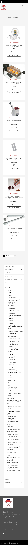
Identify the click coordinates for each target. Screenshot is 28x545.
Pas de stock (14, 238)
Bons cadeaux (8, 486)
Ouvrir (8, 424)
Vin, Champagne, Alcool (12, 431)
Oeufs (8, 392)
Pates (8, 405)
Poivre (9, 375)
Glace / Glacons (10, 397)
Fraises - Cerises (11, 303)
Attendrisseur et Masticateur (14, 419)
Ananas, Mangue (11, 302)
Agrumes (10, 292)
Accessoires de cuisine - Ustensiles (10, 286)
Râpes (10, 352)
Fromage (9, 383)
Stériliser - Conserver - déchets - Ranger (12, 478)
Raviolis (9, 408)
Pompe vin (10, 437)
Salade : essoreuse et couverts (15, 326)
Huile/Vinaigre (10, 449)
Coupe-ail (11, 323)
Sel (8, 374)
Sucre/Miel (10, 379)
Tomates (10, 328)
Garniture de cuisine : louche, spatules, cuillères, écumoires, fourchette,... (14, 470)
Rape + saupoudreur (12, 387)
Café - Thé (7, 282)
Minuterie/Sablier (11, 398)
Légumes (10, 351)
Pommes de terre (12, 336)
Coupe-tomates (12, 333)
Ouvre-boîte (10, 426)
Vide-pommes (12, 308)
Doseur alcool (11, 433)
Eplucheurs (11, 346)
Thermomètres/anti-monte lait (14, 400)
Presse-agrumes (12, 297)
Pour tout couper (9, 269)
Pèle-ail (10, 321)
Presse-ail (11, 320)
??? (8, 382)
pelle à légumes (12, 362)
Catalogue (15, 17)
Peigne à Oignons (13, 325)
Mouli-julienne (12, 359)
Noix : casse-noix (11, 305)
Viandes (8, 415)
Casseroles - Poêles (9, 266)
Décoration (7, 482)
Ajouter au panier (15, 55)
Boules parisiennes (13, 344)
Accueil (9, 17)
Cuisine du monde (9, 272)
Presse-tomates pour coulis (15, 334)
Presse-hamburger (12, 418)
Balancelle (11, 364)
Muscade (10, 377)
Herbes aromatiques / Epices (14, 372)
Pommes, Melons (12, 307)
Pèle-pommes (12, 313)
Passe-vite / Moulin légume (15, 361)
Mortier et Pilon (11, 380)
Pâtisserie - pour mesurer (11, 279)
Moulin (9, 385)
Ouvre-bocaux (11, 428)
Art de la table (8, 276)
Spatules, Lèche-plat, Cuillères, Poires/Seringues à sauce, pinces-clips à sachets (14, 459)
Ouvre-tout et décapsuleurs (14, 429)
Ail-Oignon (10, 318)
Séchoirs (10, 410)
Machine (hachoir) (12, 416)
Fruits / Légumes (10, 290)
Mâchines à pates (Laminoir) (14, 406)
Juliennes (11, 354)
